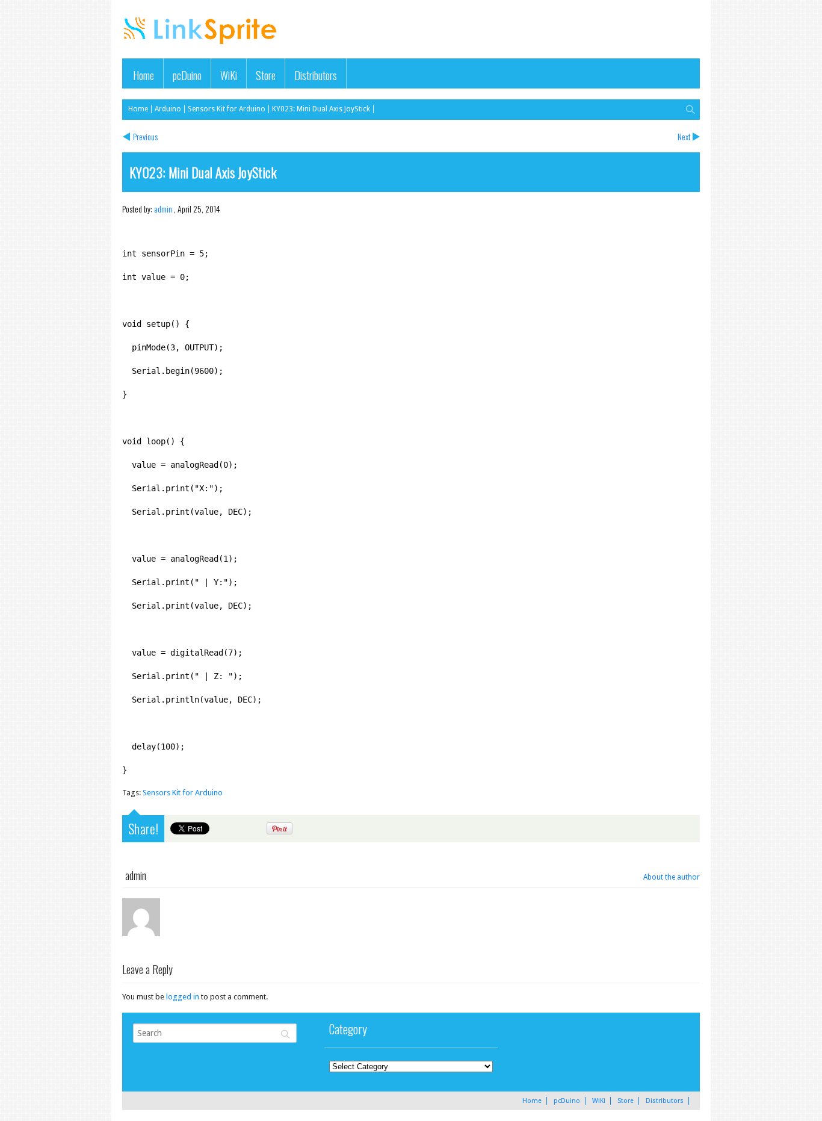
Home (143, 74)
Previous (145, 136)
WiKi (228, 74)
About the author (671, 877)
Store (266, 74)
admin (163, 208)
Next (684, 136)
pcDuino (187, 74)
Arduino (168, 109)
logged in (182, 996)
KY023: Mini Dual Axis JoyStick (321, 109)
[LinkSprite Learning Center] (201, 45)
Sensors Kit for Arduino (226, 109)
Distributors (315, 74)
